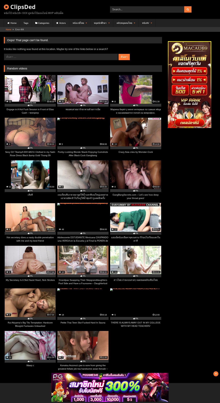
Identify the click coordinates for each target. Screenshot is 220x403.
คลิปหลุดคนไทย (124, 23)
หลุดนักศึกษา (100, 23)
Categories (43, 23)
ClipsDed (22, 7)
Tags (26, 23)
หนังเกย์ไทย (78, 23)
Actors (62, 23)
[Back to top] (210, 393)
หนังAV (145, 23)
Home (13, 23)
